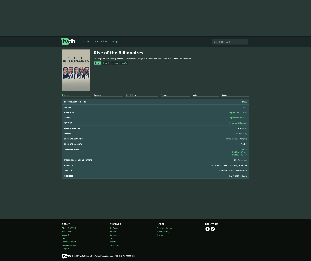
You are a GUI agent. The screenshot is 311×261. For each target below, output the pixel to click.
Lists (112, 238)
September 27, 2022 (238, 112)
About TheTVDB (69, 228)
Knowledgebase (69, 245)
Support (116, 41)
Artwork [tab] (164, 95)
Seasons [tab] (97, 95)
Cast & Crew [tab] (130, 95)
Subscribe (66, 235)
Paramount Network (238, 123)
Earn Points (101, 41)
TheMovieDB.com (239, 152)
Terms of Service (164, 228)
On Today (114, 228)
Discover (85, 41)
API (63, 238)
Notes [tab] (224, 95)
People (113, 242)
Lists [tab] (195, 95)
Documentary (241, 133)
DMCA (160, 235)
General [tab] (65, 95)
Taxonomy (114, 245)
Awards (113, 231)
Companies (114, 235)
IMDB (244, 149)
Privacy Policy (163, 231)
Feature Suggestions (70, 242)
